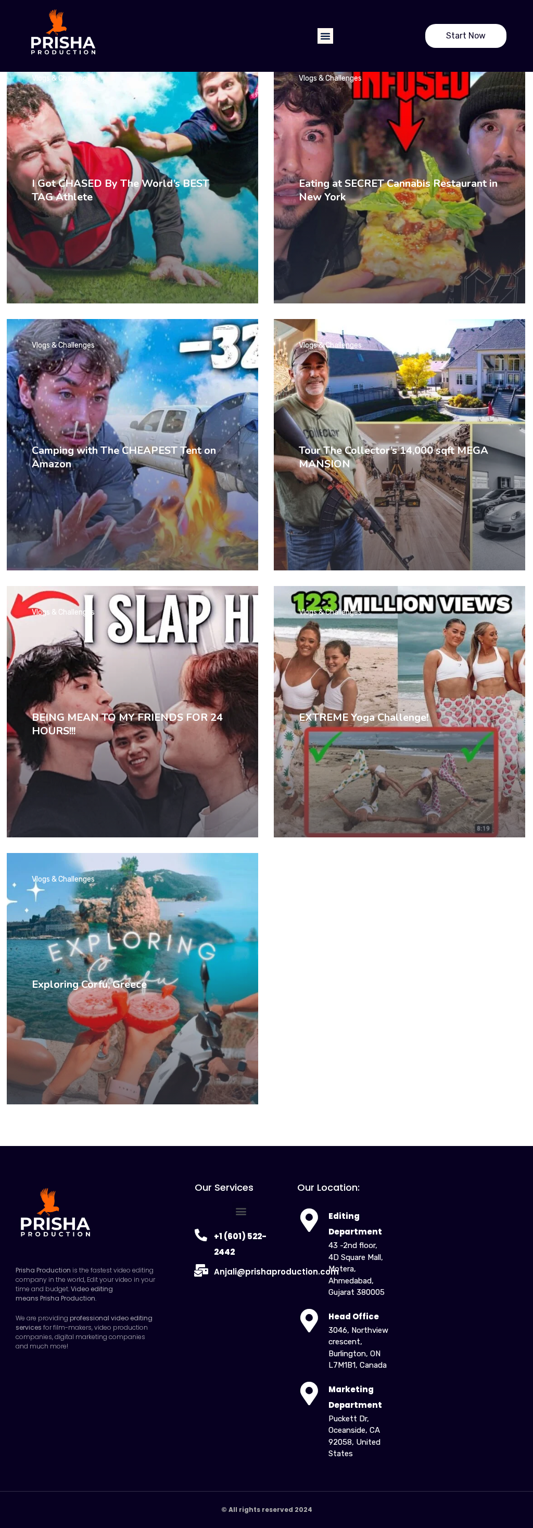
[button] (325, 36)
